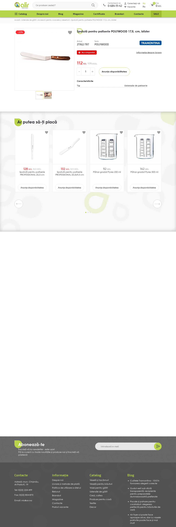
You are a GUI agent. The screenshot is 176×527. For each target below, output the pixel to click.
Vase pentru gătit (99, 488)
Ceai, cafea (96, 496)
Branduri (119, 13)
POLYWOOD (101, 44)
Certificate (99, 13)
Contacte (139, 13)
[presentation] (18, 204)
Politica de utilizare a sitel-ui (66, 488)
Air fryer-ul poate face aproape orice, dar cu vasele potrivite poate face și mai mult (145, 519)
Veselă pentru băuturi (101, 484)
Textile (93, 503)
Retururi (56, 492)
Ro (144, 3)
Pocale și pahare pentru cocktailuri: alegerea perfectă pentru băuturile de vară (145, 506)
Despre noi (42, 13)
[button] (85, 212)
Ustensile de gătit (98, 492)
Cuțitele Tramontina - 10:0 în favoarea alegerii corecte (144, 482)
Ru (144, 6)
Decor (93, 507)
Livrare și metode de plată (66, 484)
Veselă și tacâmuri (99, 480)
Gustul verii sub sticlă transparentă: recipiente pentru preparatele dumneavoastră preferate (143, 492)
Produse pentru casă (100, 499)
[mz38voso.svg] (151, 43)
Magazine (78, 13)
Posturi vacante (60, 507)
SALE (156, 13)
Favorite (131, 6)
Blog (60, 13)
